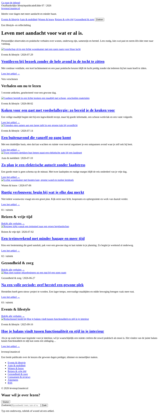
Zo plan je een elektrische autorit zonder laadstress (43, 165)
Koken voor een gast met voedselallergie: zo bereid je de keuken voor (58, 110)
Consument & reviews (19, 377)
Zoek (44, 405)
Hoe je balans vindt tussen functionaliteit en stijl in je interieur (52, 331)
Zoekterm (6, 405)
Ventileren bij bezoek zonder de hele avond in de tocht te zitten (52, 61)
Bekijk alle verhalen (13, 223)
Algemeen (13, 380)
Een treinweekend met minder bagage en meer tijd (43, 238)
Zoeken (99, 19)
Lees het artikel (10, 73)
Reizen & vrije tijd (64, 19)
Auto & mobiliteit (28, 19)
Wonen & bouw (46, 19)
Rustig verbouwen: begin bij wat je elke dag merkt (42, 192)
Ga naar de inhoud (10, 2)
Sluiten (6, 402)
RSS (10, 382)
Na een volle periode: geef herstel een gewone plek (42, 285)
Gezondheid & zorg (84, 19)
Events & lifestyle (10, 19)
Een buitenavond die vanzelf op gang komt (36, 137)
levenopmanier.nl (10, 8)
